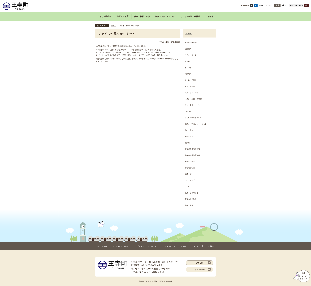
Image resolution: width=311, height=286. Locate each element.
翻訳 (306, 5)
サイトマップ (170, 246)
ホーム (113, 26)
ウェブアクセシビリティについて (146, 246)
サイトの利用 (102, 246)
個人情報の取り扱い (120, 246)
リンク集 (195, 246)
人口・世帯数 (209, 246)
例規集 (183, 246)
